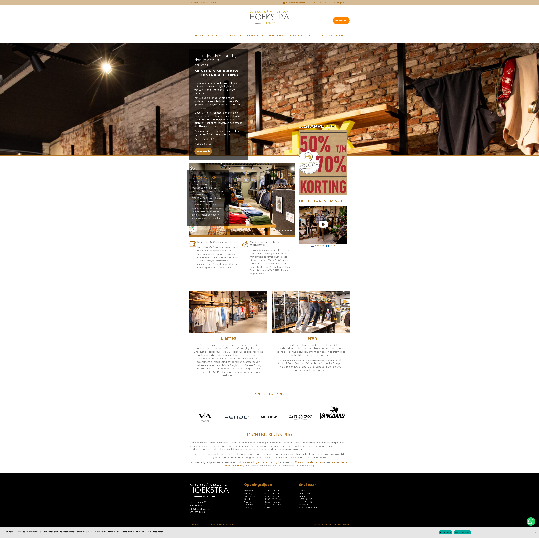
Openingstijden (340, 3)
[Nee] (535, 532)
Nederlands (320, 245)
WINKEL (213, 35)
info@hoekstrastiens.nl (295, 3)
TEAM (311, 35)
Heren (310, 338)
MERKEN (303, 505)
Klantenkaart (341, 20)
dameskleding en (252, 462)
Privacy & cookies (322, 524)
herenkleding (269, 462)
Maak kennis (203, 151)
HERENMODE (255, 35)
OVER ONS (295, 35)
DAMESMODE (232, 35)
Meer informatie (462, 532)
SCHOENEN (276, 35)
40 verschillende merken (309, 462)
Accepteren (445, 532)
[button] (531, 521)
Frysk (332, 245)
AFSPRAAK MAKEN (332, 35)
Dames (228, 338)
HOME (199, 35)
